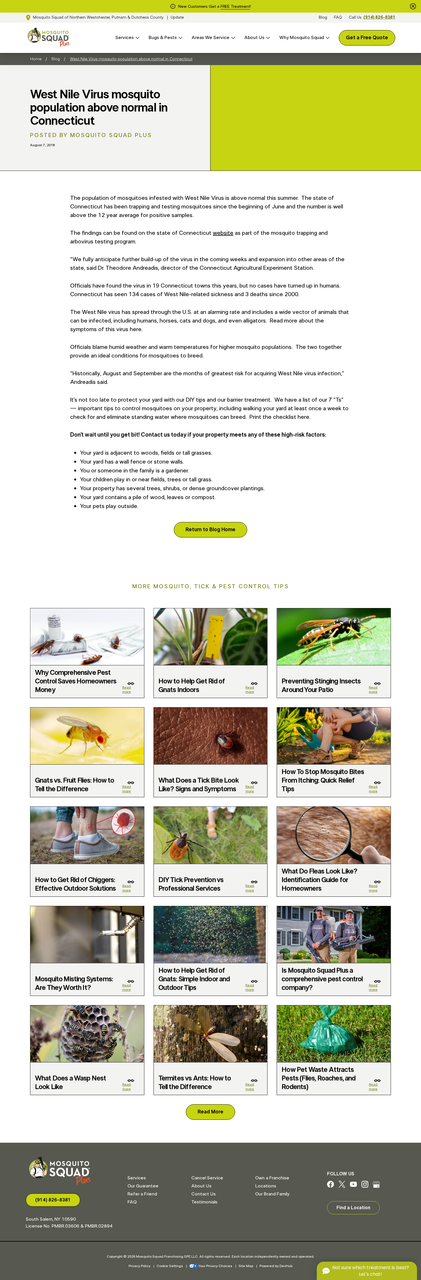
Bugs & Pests (163, 37)
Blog (323, 17)
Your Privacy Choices (215, 1266)
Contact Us (203, 1194)
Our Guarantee (142, 1186)
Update (177, 17)
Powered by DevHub (275, 1266)
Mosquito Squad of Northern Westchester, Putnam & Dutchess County (98, 17)
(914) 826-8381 (379, 17)
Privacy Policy (139, 1266)
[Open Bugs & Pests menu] (179, 38)
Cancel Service (207, 1178)
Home (36, 59)
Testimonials (204, 1202)
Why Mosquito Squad (301, 37)
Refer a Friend (142, 1194)
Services (124, 37)
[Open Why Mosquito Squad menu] (327, 38)
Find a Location (353, 1207)
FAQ (338, 17)
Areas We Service (210, 37)
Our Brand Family (272, 1194)
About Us (254, 37)
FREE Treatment (235, 7)
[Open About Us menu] (267, 38)
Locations (265, 1186)
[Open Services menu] (136, 38)
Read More (210, 1112)
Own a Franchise (272, 1178)
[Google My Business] (376, 1186)
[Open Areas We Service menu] (232, 38)
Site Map (246, 1266)
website (223, 233)
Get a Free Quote (367, 37)
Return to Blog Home (210, 529)
